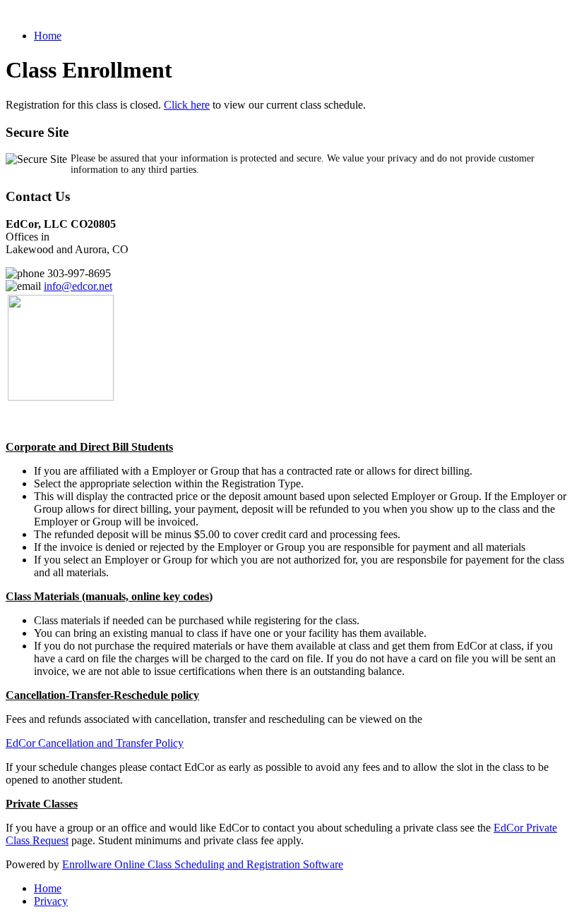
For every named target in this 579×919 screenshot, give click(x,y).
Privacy (51, 901)
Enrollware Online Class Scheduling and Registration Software (202, 864)
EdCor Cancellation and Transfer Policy (95, 743)
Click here (187, 105)
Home (47, 36)
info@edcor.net (78, 286)
